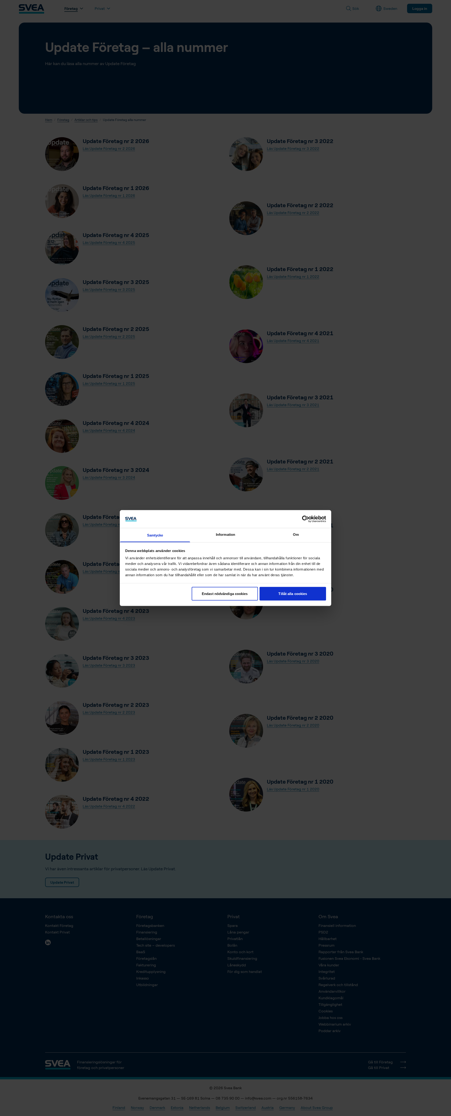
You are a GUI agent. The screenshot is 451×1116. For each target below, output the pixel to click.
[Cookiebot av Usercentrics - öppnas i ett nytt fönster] (305, 518)
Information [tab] (225, 535)
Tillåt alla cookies (292, 593)
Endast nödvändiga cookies (225, 593)
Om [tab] (296, 535)
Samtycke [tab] (155, 535)
